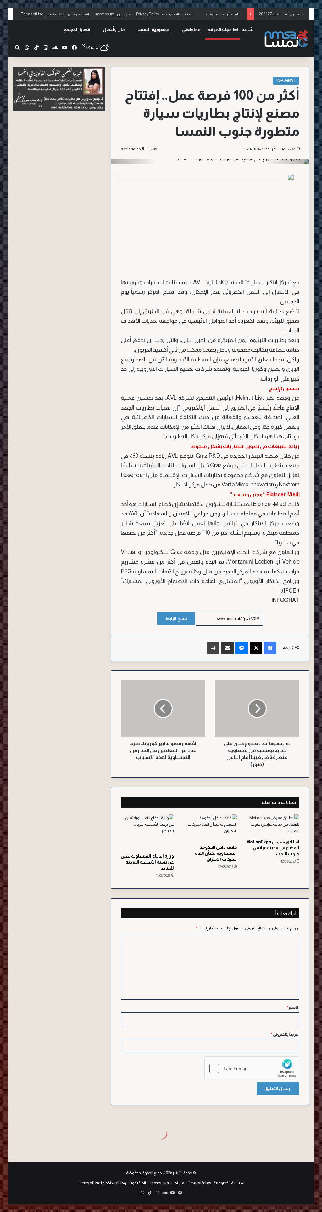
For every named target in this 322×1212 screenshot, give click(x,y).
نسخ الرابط (176, 618)
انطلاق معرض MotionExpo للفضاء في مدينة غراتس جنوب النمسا (272, 847)
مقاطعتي (191, 29)
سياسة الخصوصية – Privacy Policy (164, 14)
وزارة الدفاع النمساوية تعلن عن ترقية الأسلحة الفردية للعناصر (147, 861)
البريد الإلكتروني (285, 1034)
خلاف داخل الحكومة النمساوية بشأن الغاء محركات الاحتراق (216, 853)
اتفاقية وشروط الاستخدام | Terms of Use (55, 14)
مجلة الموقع (220, 29)
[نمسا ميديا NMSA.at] (285, 39)
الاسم (293, 1007)
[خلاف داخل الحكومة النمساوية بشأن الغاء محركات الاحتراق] (210, 827)
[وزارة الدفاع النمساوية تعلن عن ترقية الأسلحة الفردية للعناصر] (147, 832)
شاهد (247, 29)
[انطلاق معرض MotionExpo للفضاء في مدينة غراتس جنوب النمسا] (273, 825)
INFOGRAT (286, 80)
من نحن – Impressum (112, 14)
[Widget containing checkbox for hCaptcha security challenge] (251, 1068)
